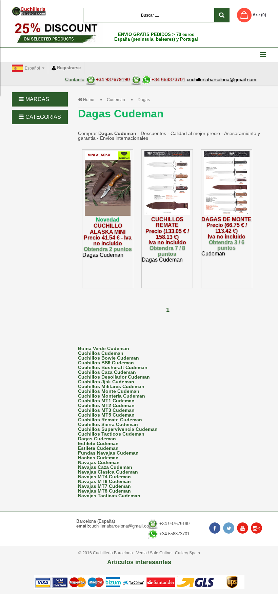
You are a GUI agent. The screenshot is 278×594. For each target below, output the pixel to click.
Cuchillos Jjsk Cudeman (106, 381)
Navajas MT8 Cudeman (104, 491)
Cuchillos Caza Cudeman (107, 372)
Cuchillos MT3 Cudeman (106, 410)
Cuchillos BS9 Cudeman (106, 362)
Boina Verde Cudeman (103, 348)
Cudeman (116, 99)
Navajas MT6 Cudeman (104, 481)
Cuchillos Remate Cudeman (110, 419)
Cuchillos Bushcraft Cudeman (112, 367)
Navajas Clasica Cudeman (108, 472)
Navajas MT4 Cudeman (104, 476)
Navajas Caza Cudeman (105, 467)
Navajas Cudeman (99, 462)
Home (88, 99)
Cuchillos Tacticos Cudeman (111, 434)
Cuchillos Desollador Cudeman (114, 377)
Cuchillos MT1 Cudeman (106, 400)
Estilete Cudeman (98, 443)
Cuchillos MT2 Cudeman (106, 405)
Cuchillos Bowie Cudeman (108, 358)
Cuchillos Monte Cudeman (108, 391)
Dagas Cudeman (97, 438)
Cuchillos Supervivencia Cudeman (118, 429)
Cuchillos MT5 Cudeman (106, 415)
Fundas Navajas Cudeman (108, 453)
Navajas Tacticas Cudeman (109, 495)
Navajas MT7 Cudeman (104, 486)
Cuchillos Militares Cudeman (111, 386)
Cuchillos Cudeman (100, 353)
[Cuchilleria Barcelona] (29, 11)
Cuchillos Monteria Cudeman (111, 396)
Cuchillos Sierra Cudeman (108, 424)
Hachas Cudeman (98, 457)
